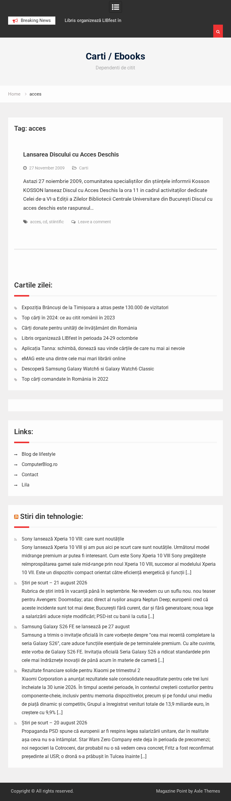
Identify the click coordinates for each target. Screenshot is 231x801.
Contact (30, 474)
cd (45, 221)
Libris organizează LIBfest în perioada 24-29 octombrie (80, 338)
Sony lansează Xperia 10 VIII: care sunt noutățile (73, 539)
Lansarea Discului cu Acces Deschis (71, 154)
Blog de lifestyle (38, 454)
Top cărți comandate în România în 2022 (65, 379)
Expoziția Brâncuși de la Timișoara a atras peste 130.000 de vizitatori (95, 307)
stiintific (56, 221)
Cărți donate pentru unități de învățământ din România (79, 328)
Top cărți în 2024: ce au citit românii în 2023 (68, 318)
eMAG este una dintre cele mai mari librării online (73, 358)
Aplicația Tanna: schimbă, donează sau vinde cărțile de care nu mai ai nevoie (103, 348)
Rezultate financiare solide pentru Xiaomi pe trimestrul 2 (81, 670)
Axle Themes (207, 791)
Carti (83, 168)
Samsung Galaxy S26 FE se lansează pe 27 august (76, 626)
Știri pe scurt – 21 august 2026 (54, 583)
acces (35, 221)
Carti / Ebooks (115, 56)
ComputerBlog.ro (39, 464)
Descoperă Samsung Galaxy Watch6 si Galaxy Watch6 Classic (88, 369)
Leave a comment (94, 221)
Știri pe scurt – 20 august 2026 (54, 723)
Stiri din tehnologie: (51, 516)
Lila (25, 485)
